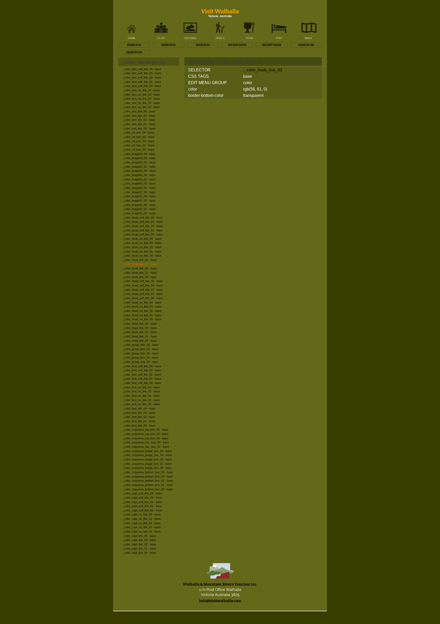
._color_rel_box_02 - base (138, 141)
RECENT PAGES (271, 44)
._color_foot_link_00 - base (138, 425)
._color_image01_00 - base (139, 213)
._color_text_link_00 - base (138, 128)
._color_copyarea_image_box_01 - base (147, 463)
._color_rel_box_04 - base (138, 132)
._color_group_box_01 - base (140, 357)
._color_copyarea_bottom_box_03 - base (147, 476)
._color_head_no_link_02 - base (141, 310)
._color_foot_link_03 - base (138, 412)
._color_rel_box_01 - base (138, 145)
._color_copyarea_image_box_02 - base (147, 459)
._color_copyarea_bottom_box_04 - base (147, 472)
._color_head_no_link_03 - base (141, 306)
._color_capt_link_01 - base (139, 548)
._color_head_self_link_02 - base (142, 289)
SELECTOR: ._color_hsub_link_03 (226, 61)
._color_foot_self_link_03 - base (141, 370)
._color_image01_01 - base (139, 208)
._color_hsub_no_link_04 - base (141, 238)
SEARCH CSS (306, 44)
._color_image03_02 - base (139, 162)
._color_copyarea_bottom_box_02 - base (147, 480)
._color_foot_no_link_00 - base (141, 404)
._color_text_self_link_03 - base (141, 73)
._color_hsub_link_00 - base (139, 276)
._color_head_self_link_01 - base (142, 293)
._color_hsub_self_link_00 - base (142, 234)
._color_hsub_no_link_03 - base (141, 242)
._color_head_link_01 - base (139, 336)
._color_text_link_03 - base (138, 115)
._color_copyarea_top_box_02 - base (145, 433)
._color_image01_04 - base (139, 196)
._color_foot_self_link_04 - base (141, 366)
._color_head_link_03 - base (139, 327)
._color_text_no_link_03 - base (141, 94)
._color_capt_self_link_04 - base (142, 493)
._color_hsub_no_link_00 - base (141, 255)
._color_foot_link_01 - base (138, 421)
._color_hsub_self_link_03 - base (142, 221)
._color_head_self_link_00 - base (142, 298)
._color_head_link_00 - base (139, 340)
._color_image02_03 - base (139, 179)
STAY (279, 38)
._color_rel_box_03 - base (138, 136)
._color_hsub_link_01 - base (139, 272)
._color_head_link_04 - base (139, 323)
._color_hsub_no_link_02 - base (141, 247)
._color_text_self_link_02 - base (141, 77)
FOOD (249, 38)
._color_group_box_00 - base (140, 361)
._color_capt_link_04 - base (139, 535)
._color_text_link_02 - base (138, 119)
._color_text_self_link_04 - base (141, 69)
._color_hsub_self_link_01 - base (142, 230)
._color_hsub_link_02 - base (139, 268)
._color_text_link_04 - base (138, 111)
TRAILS (220, 38)
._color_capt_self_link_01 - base (142, 506)
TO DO (161, 38)
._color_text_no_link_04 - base (141, 90)
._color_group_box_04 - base (140, 344)
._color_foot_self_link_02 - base (141, 374)
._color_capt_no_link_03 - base (141, 518)
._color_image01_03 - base (139, 200)
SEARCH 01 (134, 44)
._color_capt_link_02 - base (139, 544)
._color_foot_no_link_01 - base (141, 400)
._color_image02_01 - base (139, 187)
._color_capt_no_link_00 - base (141, 531)
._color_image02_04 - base (139, 175)
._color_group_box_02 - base (140, 353)
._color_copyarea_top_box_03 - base (145, 429)
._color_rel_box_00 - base (138, 149)
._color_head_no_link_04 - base (141, 302)
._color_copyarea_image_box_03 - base (147, 455)
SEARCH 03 (203, 44)
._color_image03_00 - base (139, 170)
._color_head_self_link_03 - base (142, 285)
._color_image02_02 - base (139, 183)
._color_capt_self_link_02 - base (142, 501)
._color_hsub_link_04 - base (139, 259)
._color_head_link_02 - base (139, 332)
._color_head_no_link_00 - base (141, 319)
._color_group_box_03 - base (140, 349)
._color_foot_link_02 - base (138, 416)
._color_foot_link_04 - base (138, 408)
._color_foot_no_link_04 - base (141, 387)
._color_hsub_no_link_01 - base (141, 251)
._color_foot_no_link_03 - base (141, 391)
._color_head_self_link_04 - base (142, 281)
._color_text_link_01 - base (138, 124)
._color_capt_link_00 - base (139, 552)
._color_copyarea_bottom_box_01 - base (147, 484)
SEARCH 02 (168, 44)
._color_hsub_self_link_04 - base (142, 217)
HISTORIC (190, 38)
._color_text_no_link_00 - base (141, 107)
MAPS (308, 38)
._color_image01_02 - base (139, 204)
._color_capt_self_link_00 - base (142, 510)
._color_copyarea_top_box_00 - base (145, 438)
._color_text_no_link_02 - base (141, 98)
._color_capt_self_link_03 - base (142, 497)
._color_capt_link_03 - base (139, 539)
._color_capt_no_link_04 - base (141, 514)
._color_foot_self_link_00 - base (141, 382)
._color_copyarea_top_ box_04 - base (145, 442)
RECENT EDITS (237, 44)
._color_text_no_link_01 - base (141, 102)
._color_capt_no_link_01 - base (141, 527)
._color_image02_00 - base (139, 192)
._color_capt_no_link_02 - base (141, 523)
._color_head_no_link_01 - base (141, 315)
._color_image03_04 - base (139, 153)
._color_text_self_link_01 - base (141, 81)
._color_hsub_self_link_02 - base (142, 226)
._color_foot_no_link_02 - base (141, 395)
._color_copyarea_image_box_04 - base (147, 451)
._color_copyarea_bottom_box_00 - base (147, 489)
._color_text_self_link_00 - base (141, 85)
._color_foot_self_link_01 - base (141, 378)
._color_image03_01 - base (139, 166)
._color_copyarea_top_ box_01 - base (145, 446)
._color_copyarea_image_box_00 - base (147, 467)
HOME (131, 38)
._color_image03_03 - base (139, 158)
